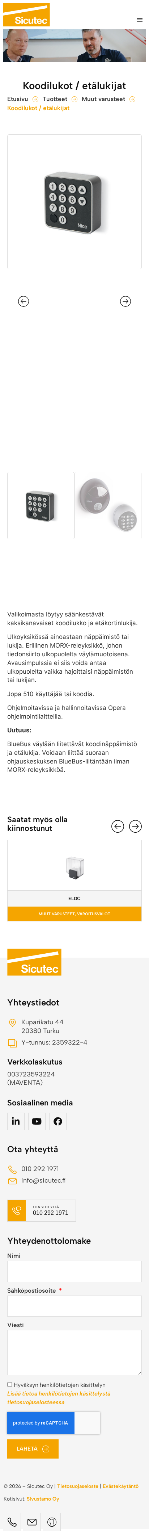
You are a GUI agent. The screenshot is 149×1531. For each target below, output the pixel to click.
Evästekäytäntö (121, 1486)
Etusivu (17, 99)
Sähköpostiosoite (32, 1291)
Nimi (14, 1256)
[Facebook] (58, 1121)
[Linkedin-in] (16, 1121)
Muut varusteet (103, 99)
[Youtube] (37, 1121)
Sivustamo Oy (43, 1499)
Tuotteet (55, 99)
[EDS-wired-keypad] (74, 201)
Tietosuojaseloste (77, 1486)
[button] (139, 19)
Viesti (15, 1325)
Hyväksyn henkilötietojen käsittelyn (58, 1394)
